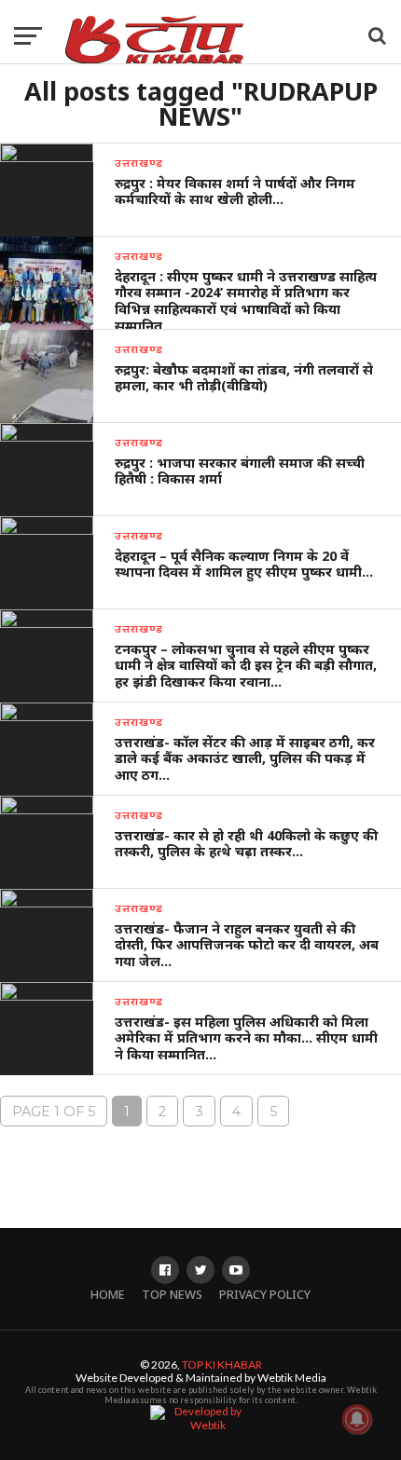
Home (107, 1295)
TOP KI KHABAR (222, 1364)
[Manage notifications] (357, 1419)
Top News (172, 1295)
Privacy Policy (265, 1295)
